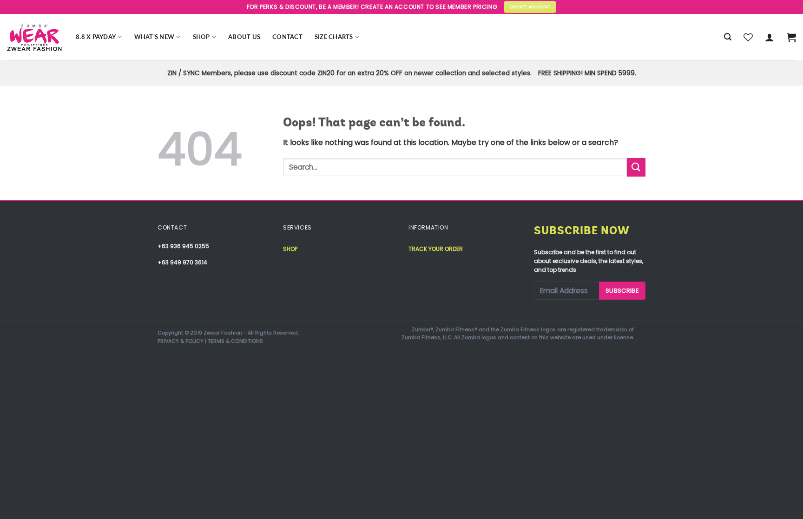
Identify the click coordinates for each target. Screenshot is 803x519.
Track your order (435, 249)
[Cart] (791, 37)
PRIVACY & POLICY (181, 341)
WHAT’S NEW (154, 37)
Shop (201, 37)
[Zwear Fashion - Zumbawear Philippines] (34, 37)
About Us (244, 37)
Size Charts (334, 37)
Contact (287, 37)
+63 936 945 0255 (183, 246)
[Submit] (636, 167)
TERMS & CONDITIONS (235, 341)
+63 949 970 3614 (182, 262)
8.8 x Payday (96, 37)
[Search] (727, 37)
